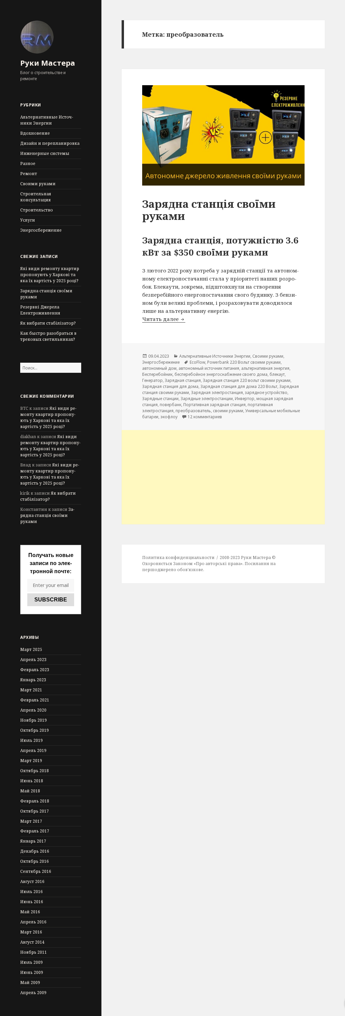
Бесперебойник (157, 374)
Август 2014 (32, 942)
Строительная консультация (35, 197)
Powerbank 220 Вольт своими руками (244, 362)
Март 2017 (31, 821)
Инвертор (244, 398)
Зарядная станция (183, 380)
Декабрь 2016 (34, 851)
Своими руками (38, 184)
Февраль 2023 (34, 670)
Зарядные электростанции (207, 398)
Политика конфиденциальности (178, 557)
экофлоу (169, 417)
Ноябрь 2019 (33, 720)
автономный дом (159, 368)
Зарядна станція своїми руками (47, 515)
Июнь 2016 (31, 902)
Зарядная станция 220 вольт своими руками (246, 380)
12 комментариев (205, 417)
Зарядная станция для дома (170, 386)
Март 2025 (31, 649)
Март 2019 (31, 760)
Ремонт (28, 173)
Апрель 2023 (33, 659)
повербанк (170, 404)
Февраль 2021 (34, 700)
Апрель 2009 (33, 992)
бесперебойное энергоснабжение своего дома (221, 374)
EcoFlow (197, 362)
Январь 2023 (33, 680)
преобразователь (193, 411)
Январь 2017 (33, 841)
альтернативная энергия (265, 368)
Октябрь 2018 (34, 771)
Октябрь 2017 (34, 811)
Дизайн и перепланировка (50, 143)
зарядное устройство (266, 392)
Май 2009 (30, 982)
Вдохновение (35, 133)
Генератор (152, 380)
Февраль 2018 (34, 801)
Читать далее (163, 319)
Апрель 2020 (33, 710)
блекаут (277, 374)
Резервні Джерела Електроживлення (40, 310)
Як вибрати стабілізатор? (47, 323)
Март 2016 (31, 932)
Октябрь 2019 (34, 730)
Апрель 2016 (33, 922)
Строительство (36, 210)
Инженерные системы (44, 153)
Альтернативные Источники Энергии (46, 120)
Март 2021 (31, 690)
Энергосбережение (41, 230)
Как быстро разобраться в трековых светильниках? (48, 336)
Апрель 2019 (33, 750)
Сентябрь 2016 (35, 871)
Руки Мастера (47, 63)
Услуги (27, 220)
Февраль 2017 (34, 831)
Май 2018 (30, 791)
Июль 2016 (31, 891)
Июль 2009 (31, 962)
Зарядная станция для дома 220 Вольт (238, 386)
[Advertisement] (223, 477)
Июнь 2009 (31, 972)
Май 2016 (30, 912)
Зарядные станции (160, 398)
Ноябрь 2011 (33, 952)
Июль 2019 (31, 740)
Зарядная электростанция (217, 392)
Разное (27, 163)
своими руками (228, 411)
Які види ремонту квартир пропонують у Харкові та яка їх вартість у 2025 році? (49, 275)
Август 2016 (32, 881)
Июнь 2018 (31, 781)
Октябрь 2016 (34, 861)
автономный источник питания (209, 368)
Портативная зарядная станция (214, 404)
